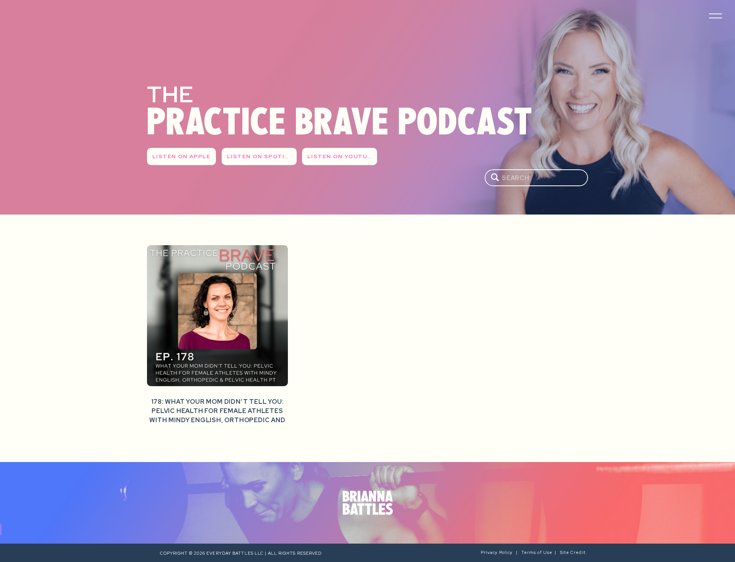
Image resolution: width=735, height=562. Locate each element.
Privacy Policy (498, 552)
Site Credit (573, 552)
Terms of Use (536, 552)
